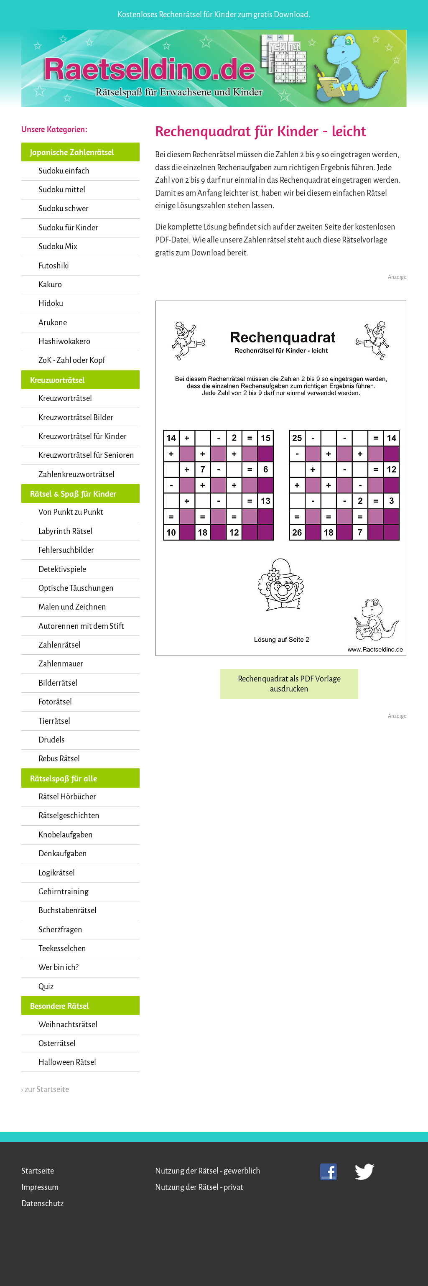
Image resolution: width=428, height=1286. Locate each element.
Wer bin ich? (58, 967)
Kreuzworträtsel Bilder (75, 417)
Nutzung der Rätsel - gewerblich (207, 1171)
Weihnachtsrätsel (67, 1025)
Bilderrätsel (57, 683)
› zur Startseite (45, 1089)
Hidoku (50, 303)
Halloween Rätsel (67, 1062)
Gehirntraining (63, 892)
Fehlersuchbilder (66, 550)
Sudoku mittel (61, 190)
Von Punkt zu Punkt (70, 512)
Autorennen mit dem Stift (81, 626)
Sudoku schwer (63, 208)
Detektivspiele (62, 569)
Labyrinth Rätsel (65, 531)
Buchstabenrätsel (67, 910)
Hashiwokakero (64, 341)
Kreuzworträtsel (65, 398)
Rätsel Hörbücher (67, 797)
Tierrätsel (54, 721)
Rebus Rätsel (59, 759)
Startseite (37, 1171)
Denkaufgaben (62, 854)
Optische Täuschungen (76, 588)
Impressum (40, 1187)
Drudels (51, 740)
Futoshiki (53, 266)
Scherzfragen (60, 930)
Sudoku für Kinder (68, 228)
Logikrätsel (56, 873)
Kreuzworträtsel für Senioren (86, 455)
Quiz (46, 986)
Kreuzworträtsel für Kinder (82, 436)
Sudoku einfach (63, 171)
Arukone (52, 323)
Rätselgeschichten (68, 815)
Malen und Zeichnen (72, 607)
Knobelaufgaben (65, 835)
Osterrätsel (57, 1043)
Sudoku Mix (57, 246)
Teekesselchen (62, 948)
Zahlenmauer (60, 664)
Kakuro (50, 285)
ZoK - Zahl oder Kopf (71, 360)
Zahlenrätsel (59, 645)
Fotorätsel (55, 702)
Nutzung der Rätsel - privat (199, 1187)
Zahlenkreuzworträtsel (76, 474)
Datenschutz (42, 1203)
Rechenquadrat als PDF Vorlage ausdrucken (289, 684)
